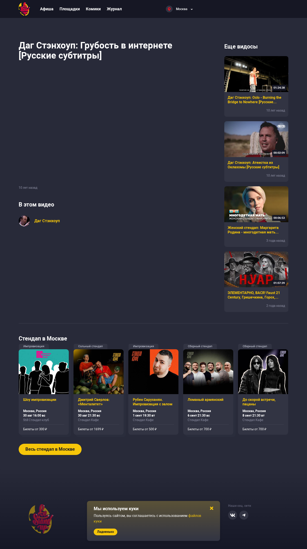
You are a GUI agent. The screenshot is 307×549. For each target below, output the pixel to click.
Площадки (70, 9)
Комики (93, 9)
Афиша (46, 9)
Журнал (114, 9)
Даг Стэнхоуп (47, 221)
